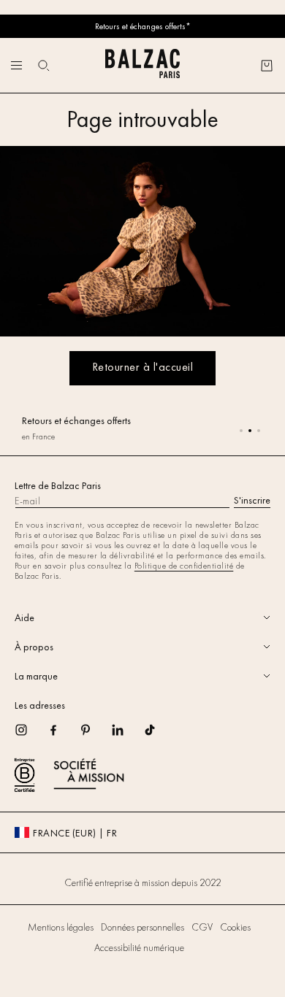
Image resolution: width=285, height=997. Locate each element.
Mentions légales (61, 927)
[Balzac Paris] (142, 65)
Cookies (235, 927)
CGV (202, 927)
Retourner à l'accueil (142, 366)
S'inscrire (252, 500)
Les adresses (40, 705)
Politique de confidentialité (183, 565)
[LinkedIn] (127, 734)
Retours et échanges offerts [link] (76, 420)
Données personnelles (142, 927)
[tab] (142, 617)
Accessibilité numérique (139, 947)
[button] (44, 65)
